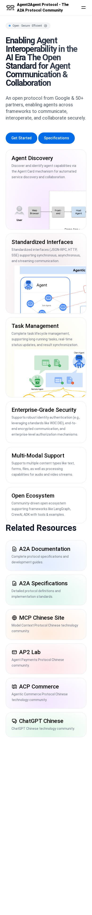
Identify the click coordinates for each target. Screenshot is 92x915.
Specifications (56, 138)
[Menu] (83, 7)
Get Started (21, 138)
